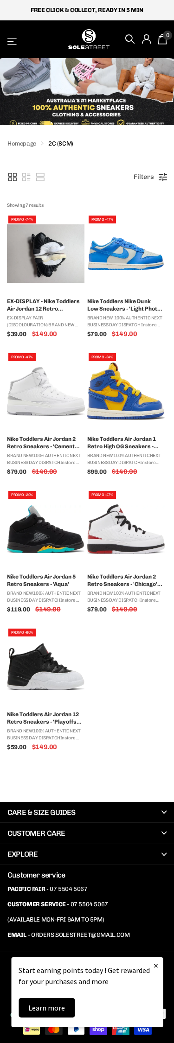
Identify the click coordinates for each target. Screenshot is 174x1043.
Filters (144, 177)
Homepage (21, 143)
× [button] (156, 965)
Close (87, 812)
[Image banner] (87, 91)
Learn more (46, 1007)
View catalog (12, 41)
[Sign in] (146, 39)
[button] (12, 177)
